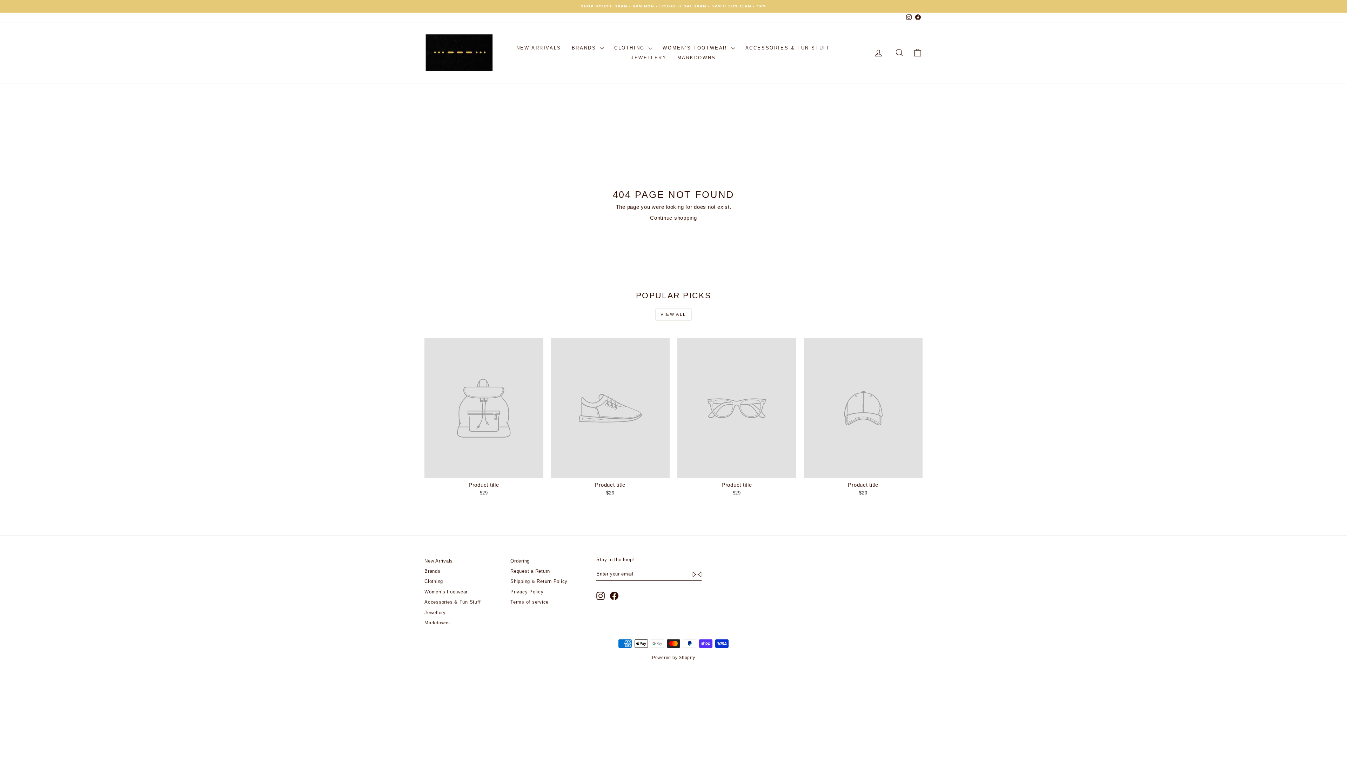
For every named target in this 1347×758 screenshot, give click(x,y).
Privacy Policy (527, 591)
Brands (585, 48)
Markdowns (696, 57)
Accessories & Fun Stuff (788, 48)
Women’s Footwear (696, 48)
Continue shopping (673, 218)
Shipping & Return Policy (539, 581)
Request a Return (530, 571)
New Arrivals (538, 48)
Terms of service (529, 602)
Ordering (520, 561)
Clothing (630, 48)
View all (673, 314)
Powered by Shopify (673, 657)
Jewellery (648, 57)
